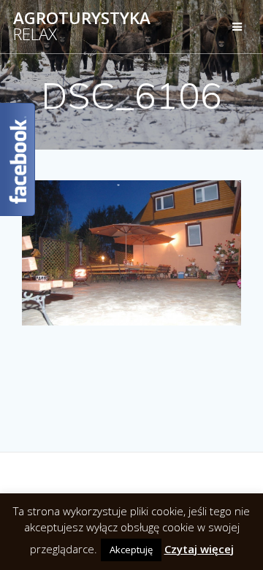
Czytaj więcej (199, 549)
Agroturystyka (81, 26)
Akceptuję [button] (131, 549)
